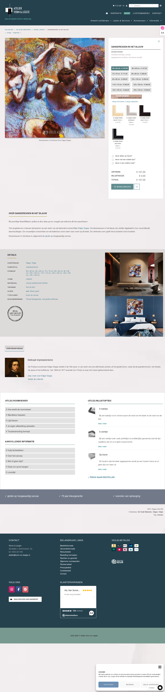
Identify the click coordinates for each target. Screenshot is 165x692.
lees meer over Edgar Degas (40, 375)
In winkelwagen (122, 186)
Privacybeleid (65, 567)
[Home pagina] (107, 13)
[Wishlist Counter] (123, 6)
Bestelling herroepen (68, 555)
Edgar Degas (83, 228)
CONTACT (156, 13)
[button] (160, 667)
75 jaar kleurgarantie (33, 299)
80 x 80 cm (58, 271)
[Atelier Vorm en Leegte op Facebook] (19, 589)
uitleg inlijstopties (132, 101)
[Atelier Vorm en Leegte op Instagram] (12, 589)
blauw (32, 291)
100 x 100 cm (34, 273)
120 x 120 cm (57, 273)
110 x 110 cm (46, 273)
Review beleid (66, 564)
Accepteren (108, 684)
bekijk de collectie (35, 379)
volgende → (16, 32)
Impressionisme (32, 267)
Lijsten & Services (121, 21)
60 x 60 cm (39, 271)
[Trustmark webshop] (117, 562)
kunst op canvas (32, 295)
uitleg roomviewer (118, 101)
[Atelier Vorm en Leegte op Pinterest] (25, 589)
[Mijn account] (127, 5)
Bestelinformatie (66, 545)
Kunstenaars (140, 21)
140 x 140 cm (34, 275)
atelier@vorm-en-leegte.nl (19, 555)
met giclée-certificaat (50, 299)
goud (37, 291)
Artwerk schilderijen (100, 21)
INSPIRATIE (115, 13)
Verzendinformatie (67, 548)
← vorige (8, 32)
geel (27, 291)
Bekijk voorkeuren (151, 684)
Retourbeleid (65, 551)
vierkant (29, 279)
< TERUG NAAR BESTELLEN (101, 477)
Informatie (154, 21)
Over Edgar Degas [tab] (14, 348)
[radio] (120, 68)
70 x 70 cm (49, 271)
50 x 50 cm (30, 271)
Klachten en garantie (68, 558)
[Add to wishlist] (159, 41)
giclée (47, 236)
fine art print (30, 287)
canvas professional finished (36, 283)
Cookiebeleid (65, 570)
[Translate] (161, 5)
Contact (63, 573)
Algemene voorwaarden (70, 561)
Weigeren (130, 684)
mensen (160, 514)
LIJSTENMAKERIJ (141, 13)
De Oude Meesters (23, 29)
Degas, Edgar (39, 29)
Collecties (9, 29)
